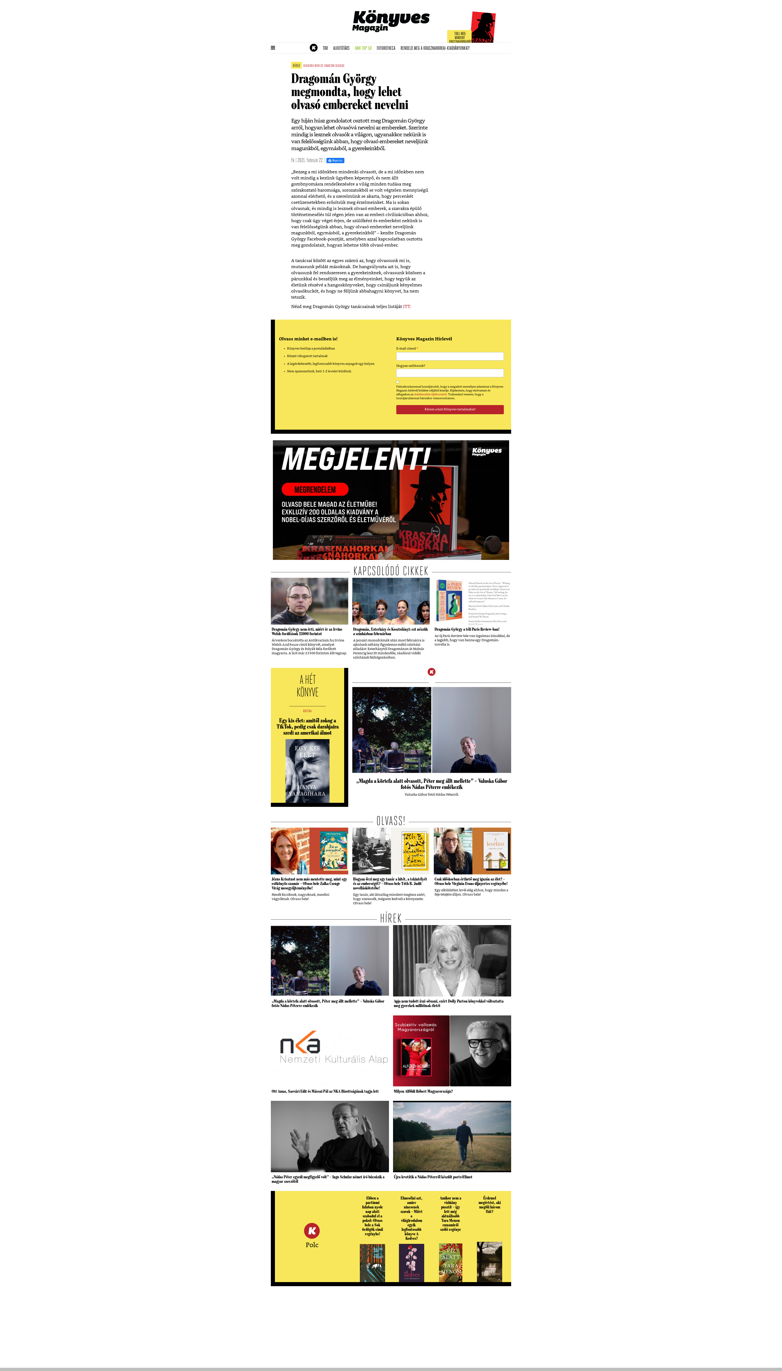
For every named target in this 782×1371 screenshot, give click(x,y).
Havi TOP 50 (364, 48)
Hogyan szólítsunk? (410, 365)
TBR (327, 48)
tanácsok (329, 66)
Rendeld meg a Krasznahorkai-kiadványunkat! (436, 48)
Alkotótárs (342, 48)
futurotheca (387, 48)
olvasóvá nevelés (313, 66)
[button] (273, 48)
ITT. (407, 307)
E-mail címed (407, 349)
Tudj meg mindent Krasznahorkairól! (460, 38)
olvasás (340, 66)
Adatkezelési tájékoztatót (430, 394)
